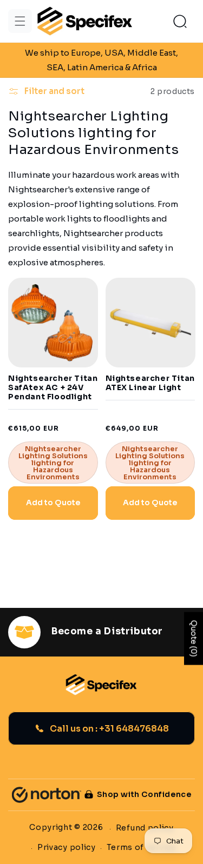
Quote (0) (194, 638)
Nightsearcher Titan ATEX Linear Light (150, 383)
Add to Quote (53, 502)
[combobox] (101, 219)
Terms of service (141, 847)
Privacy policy (66, 847)
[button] (20, 21)
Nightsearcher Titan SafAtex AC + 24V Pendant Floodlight (52, 387)
